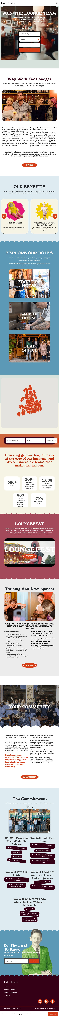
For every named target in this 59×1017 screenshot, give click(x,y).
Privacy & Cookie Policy (10, 1008)
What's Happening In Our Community (29, 777)
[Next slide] (55, 216)
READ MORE (29, 665)
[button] (19, 415)
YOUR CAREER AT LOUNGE (29, 165)
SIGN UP (34, 961)
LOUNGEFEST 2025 (29, 556)
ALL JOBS (6, 987)
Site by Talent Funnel (50, 1008)
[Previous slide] (4, 216)
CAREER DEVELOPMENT (10, 993)
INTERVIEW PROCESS (10, 990)
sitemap (19, 1008)
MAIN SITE (7, 995)
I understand (52, 1014)
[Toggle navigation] (56, 3)
